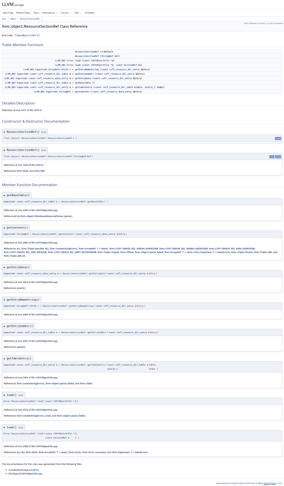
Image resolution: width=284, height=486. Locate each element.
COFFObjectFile (100, 60)
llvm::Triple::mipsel (108, 252)
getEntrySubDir (84, 74)
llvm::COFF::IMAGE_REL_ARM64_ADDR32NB (183, 248)
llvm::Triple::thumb (242, 252)
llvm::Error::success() (94, 452)
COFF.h (37, 110)
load (77, 60)
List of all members (275, 23)
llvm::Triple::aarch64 (32, 248)
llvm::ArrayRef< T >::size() (178, 252)
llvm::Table (86, 383)
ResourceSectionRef (30, 19)
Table (139, 87)
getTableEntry (83, 87)
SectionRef (130, 65)
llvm (4, 19)
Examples (90, 13)
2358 (25, 210)
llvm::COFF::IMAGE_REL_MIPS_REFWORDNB (72, 252)
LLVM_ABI (60, 60)
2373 (25, 409)
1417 (23, 110)
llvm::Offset (127, 252)
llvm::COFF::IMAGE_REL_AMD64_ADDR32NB (133, 248)
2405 (25, 242)
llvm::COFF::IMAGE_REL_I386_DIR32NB (25, 252)
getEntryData (83, 78)
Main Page (8, 13)
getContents (82, 91)
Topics (36, 13)
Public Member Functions (254, 23)
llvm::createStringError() (63, 248)
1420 (25, 164)
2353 (25, 282)
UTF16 (65, 69)
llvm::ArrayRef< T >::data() (93, 248)
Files (76, 13)
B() (46, 248)
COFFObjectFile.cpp (46, 210)
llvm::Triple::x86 (263, 252)
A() (18, 248)
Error (70, 60)
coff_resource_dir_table (53, 74)
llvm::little (22, 170)
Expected (40, 69)
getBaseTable (83, 82)
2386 (25, 446)
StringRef (107, 56)
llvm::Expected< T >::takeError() (212, 252)
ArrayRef (53, 69)
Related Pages (23, 13)
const (86, 60)
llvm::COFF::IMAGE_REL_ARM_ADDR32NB (232, 248)
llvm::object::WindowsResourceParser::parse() (46, 216)
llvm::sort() (75, 452)
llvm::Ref (39, 170)
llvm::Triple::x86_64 (14, 255)
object (13, 19)
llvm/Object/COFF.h (27, 35)
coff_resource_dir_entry (124, 69)
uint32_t (150, 87)
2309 (25, 314)
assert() (21, 288)
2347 (25, 341)
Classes (65, 13)
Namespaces (48, 13)
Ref (116, 56)
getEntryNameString (87, 69)
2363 (25, 377)
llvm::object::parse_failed (149, 252)
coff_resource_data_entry (52, 78)
